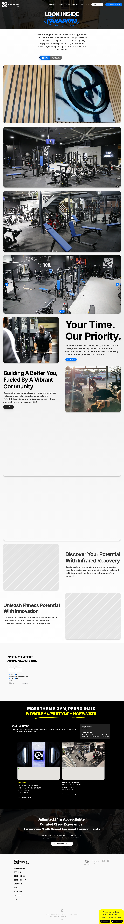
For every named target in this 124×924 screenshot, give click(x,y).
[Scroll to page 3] (64, 311)
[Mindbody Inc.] (11, 683)
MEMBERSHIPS (20, 868)
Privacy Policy (25, 683)
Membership (52, 4)
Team (81, 4)
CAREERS (17, 896)
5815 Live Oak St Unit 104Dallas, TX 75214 (71, 785)
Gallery (87, 4)
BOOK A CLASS (19, 876)
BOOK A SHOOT (20, 880)
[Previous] (6, 284)
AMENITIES (18, 892)
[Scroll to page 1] (60, 311)
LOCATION (18, 884)
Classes (60, 4)
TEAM (16, 888)
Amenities (75, 4)
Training (67, 4)
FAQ (15, 900)
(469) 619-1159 (22, 792)
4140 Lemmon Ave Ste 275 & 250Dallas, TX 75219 (29, 788)
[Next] (117, 284)
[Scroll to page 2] (62, 311)
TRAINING (18, 872)
